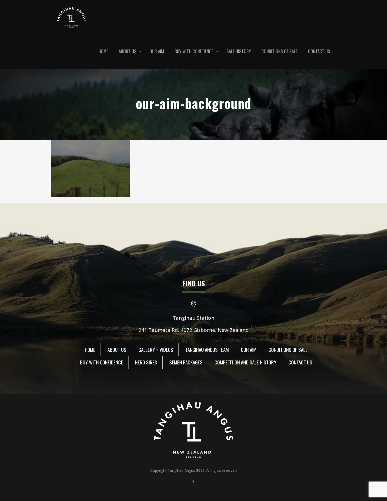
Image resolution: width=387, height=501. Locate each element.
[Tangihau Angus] (71, 17)
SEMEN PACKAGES (185, 362)
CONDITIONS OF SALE (288, 349)
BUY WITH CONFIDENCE (101, 362)
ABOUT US (116, 349)
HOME (90, 349)
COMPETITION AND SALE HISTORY (245, 362)
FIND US (193, 283)
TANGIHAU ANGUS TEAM (207, 349)
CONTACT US (300, 362)
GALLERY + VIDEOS (155, 349)
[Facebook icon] (194, 481)
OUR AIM (248, 349)
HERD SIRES (146, 362)
